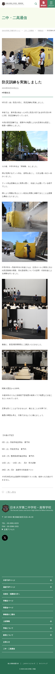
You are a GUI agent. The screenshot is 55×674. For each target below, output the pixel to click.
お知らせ (6, 642)
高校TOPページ (9, 587)
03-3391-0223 (13, 523)
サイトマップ (43, 663)
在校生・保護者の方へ (11, 594)
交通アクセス (9, 529)
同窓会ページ (8, 608)
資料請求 (43, 5)
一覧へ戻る (11, 492)
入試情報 (6, 621)
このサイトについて (29, 663)
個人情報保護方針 (13, 663)
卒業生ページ (8, 601)
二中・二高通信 (29, 30)
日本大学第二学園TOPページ (11, 30)
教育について (8, 635)
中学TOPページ (9, 580)
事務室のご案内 (9, 614)
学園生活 (40, 30)
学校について (8, 628)
